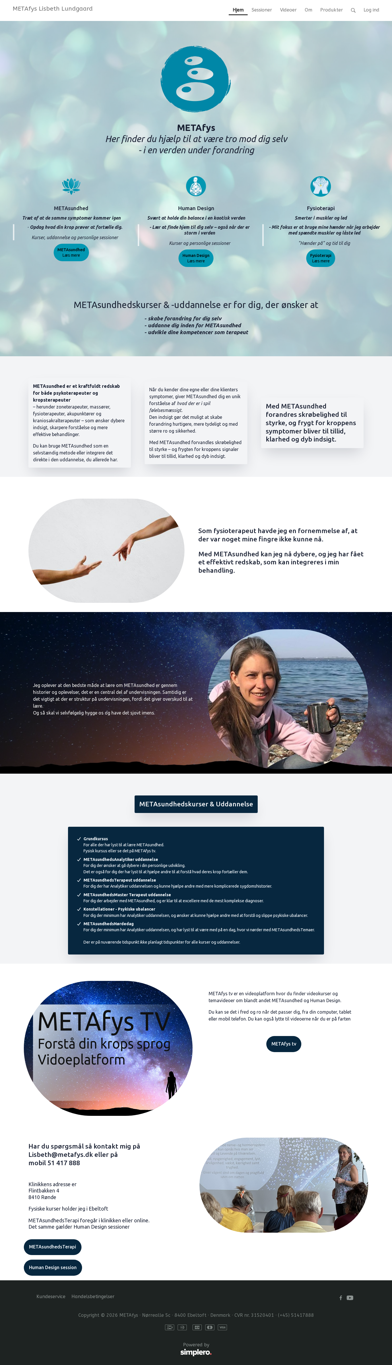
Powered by (122, 1348)
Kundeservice (50, 1296)
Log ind (371, 10)
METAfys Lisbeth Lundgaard (53, 8)
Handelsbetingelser (93, 1296)
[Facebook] (340, 1297)
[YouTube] (350, 1297)
